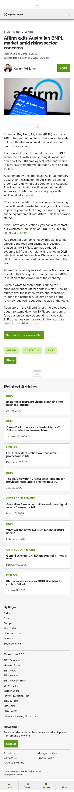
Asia (6, 618)
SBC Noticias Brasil (15, 681)
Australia (32, 351)
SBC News (10, 671)
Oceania (8, 639)
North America (12, 633)
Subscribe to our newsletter (24, 335)
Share (64, 68)
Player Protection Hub (16, 696)
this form (22, 232)
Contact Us (10, 758)
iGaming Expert (13, 666)
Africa (7, 613)
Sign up (11, 743)
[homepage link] (13, 14)
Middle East (10, 629)
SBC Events (10, 711)
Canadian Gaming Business (20, 716)
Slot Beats (10, 706)
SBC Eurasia (11, 701)
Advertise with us (14, 763)
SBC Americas (12, 660)
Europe (8, 623)
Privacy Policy (46, 758)
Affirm (11, 351)
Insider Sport (11, 691)
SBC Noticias (11, 676)
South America (12, 644)
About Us (9, 753)
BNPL (51, 351)
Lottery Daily (11, 686)
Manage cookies (47, 753)
